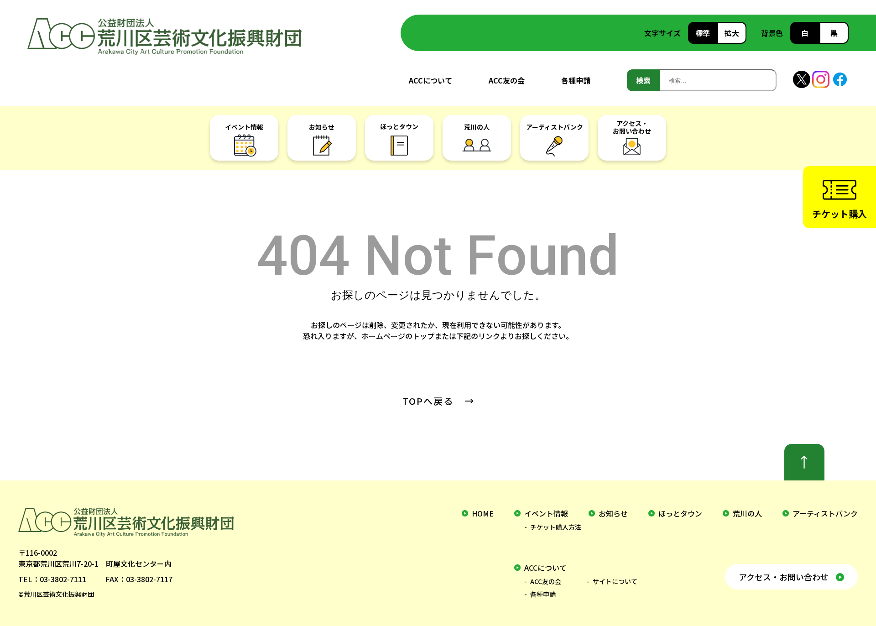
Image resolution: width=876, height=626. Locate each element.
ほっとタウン (680, 513)
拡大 (732, 32)
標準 (702, 32)
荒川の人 (747, 513)
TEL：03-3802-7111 (52, 579)
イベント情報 (546, 513)
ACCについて (430, 80)
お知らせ (613, 513)
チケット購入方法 (555, 527)
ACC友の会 (507, 80)
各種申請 (575, 80)
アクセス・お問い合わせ (784, 577)
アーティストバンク (825, 513)
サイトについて (615, 581)
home (483, 513)
